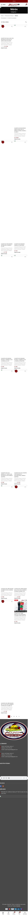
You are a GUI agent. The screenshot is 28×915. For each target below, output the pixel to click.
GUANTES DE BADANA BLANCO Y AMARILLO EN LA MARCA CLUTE (6, 360)
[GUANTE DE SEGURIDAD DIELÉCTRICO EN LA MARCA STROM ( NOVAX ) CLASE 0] (20, 75)
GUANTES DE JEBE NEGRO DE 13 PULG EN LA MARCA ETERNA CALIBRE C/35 (20, 590)
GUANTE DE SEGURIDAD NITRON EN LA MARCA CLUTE (6, 245)
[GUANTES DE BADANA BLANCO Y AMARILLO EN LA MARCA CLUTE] (7, 306)
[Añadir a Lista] (12, 26)
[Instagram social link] (15, 1)
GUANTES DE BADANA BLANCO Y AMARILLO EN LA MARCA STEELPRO (20, 360)
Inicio (2, 15)
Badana (8, 43)
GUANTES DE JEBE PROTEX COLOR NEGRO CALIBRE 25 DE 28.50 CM (20, 614)
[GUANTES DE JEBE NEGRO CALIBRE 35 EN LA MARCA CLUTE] (7, 536)
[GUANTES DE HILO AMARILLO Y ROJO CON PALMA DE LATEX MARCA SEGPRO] (7, 420)
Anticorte (10, 42)
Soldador (10, 44)
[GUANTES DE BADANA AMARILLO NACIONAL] (20, 191)
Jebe (11, 43)
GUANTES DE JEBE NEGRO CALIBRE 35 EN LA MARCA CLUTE (7, 590)
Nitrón (2, 44)
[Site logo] (14, 4)
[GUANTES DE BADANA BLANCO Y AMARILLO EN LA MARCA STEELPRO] (20, 306)
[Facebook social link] (13, 1)
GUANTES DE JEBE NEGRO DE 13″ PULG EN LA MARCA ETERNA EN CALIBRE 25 (7, 704)
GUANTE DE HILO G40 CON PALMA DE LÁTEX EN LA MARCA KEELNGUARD (7, 39)
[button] (4, 48)
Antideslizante (4, 43)
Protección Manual (9, 15)
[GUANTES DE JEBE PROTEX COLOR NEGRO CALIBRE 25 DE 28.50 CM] (20, 606)
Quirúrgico (6, 44)
